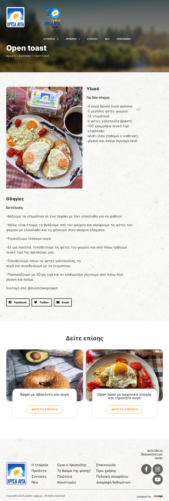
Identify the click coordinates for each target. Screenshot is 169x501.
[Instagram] (158, 469)
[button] (17, 302)
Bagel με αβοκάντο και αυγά (44, 394)
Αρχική (11, 55)
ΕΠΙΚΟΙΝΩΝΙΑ (124, 39)
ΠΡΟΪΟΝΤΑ (71, 39)
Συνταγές (25, 55)
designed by (144, 496)
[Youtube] (158, 479)
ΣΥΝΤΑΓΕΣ (92, 39)
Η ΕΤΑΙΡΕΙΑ (49, 39)
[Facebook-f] (146, 469)
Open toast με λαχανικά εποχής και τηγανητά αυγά (124, 396)
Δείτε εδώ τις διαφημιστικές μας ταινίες (152, 454)
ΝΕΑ (107, 39)
